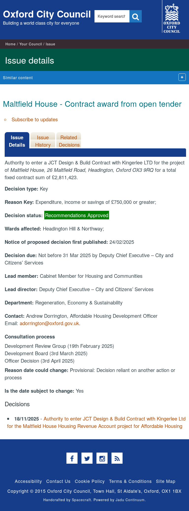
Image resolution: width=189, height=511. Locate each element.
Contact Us (58, 481)
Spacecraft (81, 499)
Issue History (43, 141)
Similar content (18, 77)
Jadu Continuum (130, 499)
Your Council (30, 43)
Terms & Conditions (130, 481)
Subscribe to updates (35, 119)
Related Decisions (69, 141)
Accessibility (28, 481)
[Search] (135, 16)
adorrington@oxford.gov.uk (49, 323)
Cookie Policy (90, 481)
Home (10, 43)
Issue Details (17, 141)
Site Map (165, 481)
